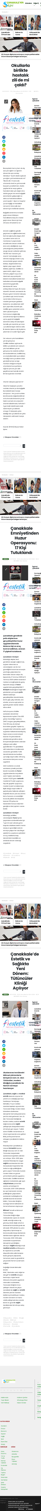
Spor (2, 1439)
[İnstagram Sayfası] (8, 1390)
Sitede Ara (15, 1451)
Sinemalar (4, 1477)
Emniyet (16, 657)
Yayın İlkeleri (5, 1400)
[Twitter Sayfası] (5, 1390)
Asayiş (3, 1444)
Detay (22, 1509)
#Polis (13, 857)
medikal (22, 1094)
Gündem (28, 3)
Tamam (30, 1509)
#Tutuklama (16, 855)
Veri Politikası (5, 1403)
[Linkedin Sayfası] (15, 1390)
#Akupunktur (7, 1318)
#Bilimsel (13, 1320)
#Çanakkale (7, 853)
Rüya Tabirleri (14, 1460)
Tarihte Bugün (3, 1474)
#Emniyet (16, 853)
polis (21, 692)
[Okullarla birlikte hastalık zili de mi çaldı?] (15, 105)
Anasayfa (5, 12)
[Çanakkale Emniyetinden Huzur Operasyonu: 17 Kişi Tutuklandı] (15, 573)
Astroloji (14, 1464)
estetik (6, 1096)
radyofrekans (8, 1183)
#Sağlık (21, 1318)
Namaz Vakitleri (3, 1462)
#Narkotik (6, 857)
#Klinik (15, 1318)
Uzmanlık (12, 1148)
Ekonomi (3, 1431)
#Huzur (23, 853)
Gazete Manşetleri (4, 1488)
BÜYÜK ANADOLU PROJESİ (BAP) (37, 222)
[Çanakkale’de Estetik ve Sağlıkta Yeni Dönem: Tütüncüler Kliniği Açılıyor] (15, 1009)
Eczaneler (4, 1465)
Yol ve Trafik (3, 1457)
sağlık (14, 1094)
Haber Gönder (21, 1403)
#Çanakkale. (16, 1326)
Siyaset (3, 1434)
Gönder (24, 446)
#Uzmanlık (6, 1326)
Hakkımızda (4, 1397)
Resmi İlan (4, 1442)
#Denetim (6, 855)
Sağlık (12, 1246)
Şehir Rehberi (3, 1484)
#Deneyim (6, 1324)
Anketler (14, 1454)
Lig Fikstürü (3, 1469)
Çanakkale (7, 657)
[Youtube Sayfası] (11, 1390)
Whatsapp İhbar (22, 1400)
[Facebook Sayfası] (2, 1390)
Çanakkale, (7, 1094)
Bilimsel (6, 1210)
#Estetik (6, 1320)
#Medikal (15, 1324)
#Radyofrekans (18, 1322)
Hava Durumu (3, 1452)
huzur (18, 685)
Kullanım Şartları (22, 1397)
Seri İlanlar (4, 1480)
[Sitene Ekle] (25, 1390)
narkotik (20, 778)
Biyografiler (15, 1457)
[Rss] (18, 1390)
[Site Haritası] (21, 1390)
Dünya (11, 475)
